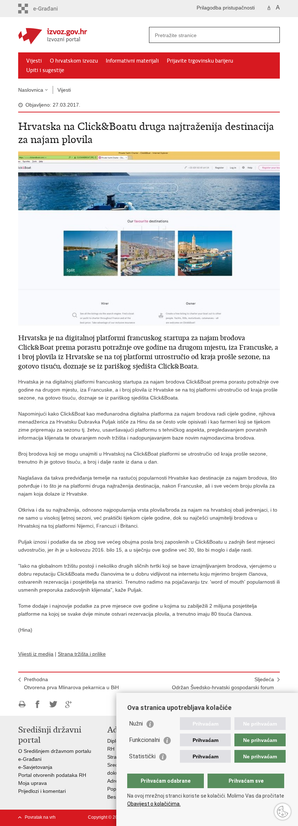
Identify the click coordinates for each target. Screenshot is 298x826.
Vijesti (34, 60)
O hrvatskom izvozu (74, 60)
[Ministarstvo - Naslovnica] (83, 35)
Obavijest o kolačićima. (154, 804)
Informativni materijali (132, 60)
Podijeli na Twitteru (53, 704)
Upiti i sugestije (45, 70)
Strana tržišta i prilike (82, 654)
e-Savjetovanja (35, 767)
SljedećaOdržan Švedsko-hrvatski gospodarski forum (223, 683)
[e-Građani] (49, 8)
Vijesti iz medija (35, 654)
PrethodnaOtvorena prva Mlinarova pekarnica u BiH (71, 683)
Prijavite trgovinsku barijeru (200, 60)
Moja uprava (32, 783)
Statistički (142, 756)
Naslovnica (30, 90)
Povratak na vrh (40, 817)
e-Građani (29, 759)
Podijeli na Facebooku (37, 704)
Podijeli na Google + (69, 704)
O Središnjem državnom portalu (54, 751)
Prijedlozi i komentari (42, 791)
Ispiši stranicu (22, 704)
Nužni (136, 723)
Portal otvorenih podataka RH (52, 775)
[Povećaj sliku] (149, 238)
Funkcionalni (144, 739)
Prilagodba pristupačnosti (226, 8)
